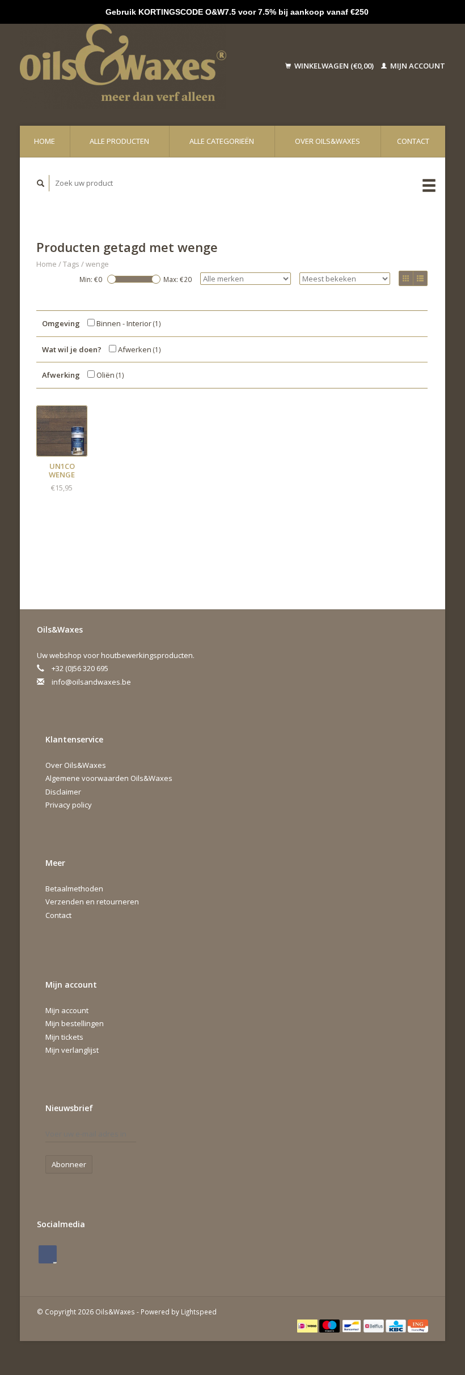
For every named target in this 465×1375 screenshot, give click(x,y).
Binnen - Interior (128, 323)
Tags (71, 264)
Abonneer (69, 1164)
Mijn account (416, 66)
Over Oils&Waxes (327, 141)
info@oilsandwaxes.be (91, 682)
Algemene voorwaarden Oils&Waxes (108, 778)
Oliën (109, 375)
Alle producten (119, 141)
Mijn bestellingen (74, 1023)
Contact (413, 141)
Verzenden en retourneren (92, 901)
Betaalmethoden (74, 888)
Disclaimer (63, 792)
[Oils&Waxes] (140, 66)
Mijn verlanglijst (72, 1050)
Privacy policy (68, 805)
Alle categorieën (221, 141)
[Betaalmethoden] (308, 1325)
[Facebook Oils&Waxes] (48, 1254)
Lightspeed (199, 1311)
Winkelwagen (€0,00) (334, 66)
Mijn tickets (64, 1037)
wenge (97, 264)
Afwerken (138, 349)
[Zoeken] (40, 183)
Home (44, 141)
